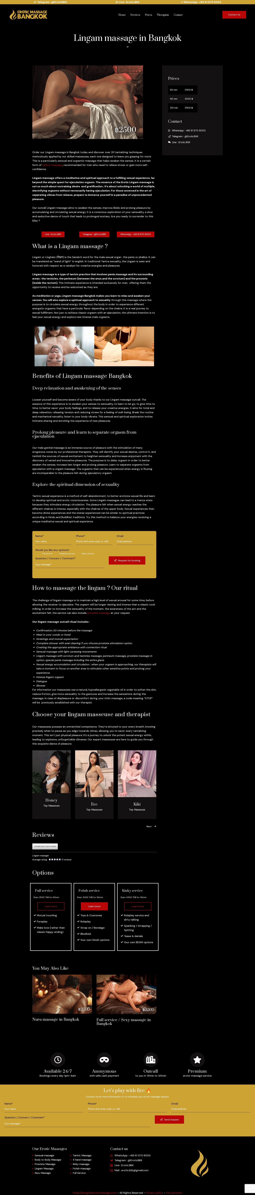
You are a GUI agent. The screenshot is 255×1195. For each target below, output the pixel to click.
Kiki (137, 804)
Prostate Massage (45, 1164)
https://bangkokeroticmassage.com (94, 1193)
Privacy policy (154, 1193)
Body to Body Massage (48, 1159)
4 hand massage (82, 1159)
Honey (51, 800)
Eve (94, 804)
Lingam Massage (44, 1168)
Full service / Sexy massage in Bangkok (124, 1022)
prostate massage (98, 613)
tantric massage (51, 165)
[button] (149, 826)
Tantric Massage (82, 1155)
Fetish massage (82, 1168)
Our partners (174, 1193)
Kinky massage (81, 1164)
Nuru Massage (43, 1173)
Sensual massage (46, 651)
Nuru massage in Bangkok (55, 1020)
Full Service (79, 1173)
